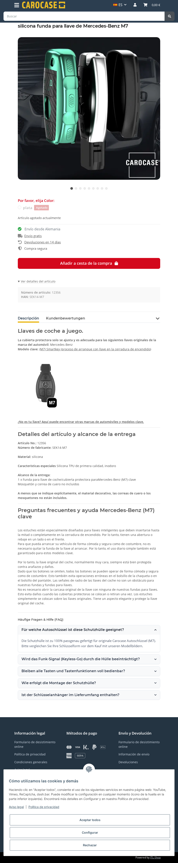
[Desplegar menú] (16, 5)
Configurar (90, 832)
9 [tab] (106, 188)
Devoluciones (128, 762)
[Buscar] (170, 16)
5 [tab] (89, 188)
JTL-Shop (155, 857)
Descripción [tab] (28, 318)
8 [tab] (102, 188)
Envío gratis (33, 236)
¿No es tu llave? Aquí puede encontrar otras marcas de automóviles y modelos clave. (81, 422)
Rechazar (90, 845)
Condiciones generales (30, 762)
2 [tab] (76, 188)
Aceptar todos (90, 820)
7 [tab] (97, 188)
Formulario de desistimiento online (34, 744)
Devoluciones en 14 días (42, 242)
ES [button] (120, 4)
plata (35, 207)
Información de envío (134, 754)
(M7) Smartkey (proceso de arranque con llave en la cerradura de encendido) (95, 349)
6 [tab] (93, 188)
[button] (135, 4)
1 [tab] (71, 188)
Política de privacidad (43, 807)
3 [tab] (80, 188)
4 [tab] (84, 188)
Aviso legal (16, 807)
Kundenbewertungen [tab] (65, 318)
